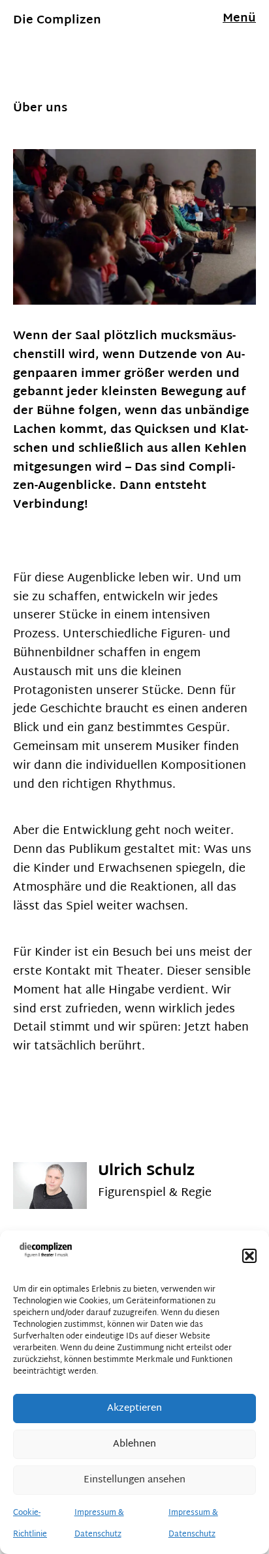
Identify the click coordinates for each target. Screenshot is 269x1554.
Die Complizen (57, 20)
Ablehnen (134, 1444)
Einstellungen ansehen (134, 1480)
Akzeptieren (134, 1408)
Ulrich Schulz (146, 1172)
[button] (249, 1255)
